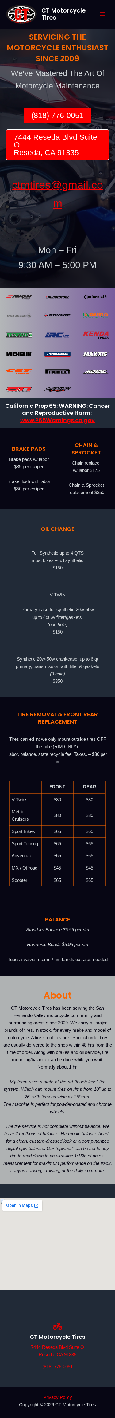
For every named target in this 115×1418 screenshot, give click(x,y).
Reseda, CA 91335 (57, 1354)
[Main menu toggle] (102, 14)
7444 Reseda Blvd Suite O (57, 1347)
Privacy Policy (57, 1397)
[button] (57, 115)
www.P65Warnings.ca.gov (57, 420)
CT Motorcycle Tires (63, 14)
